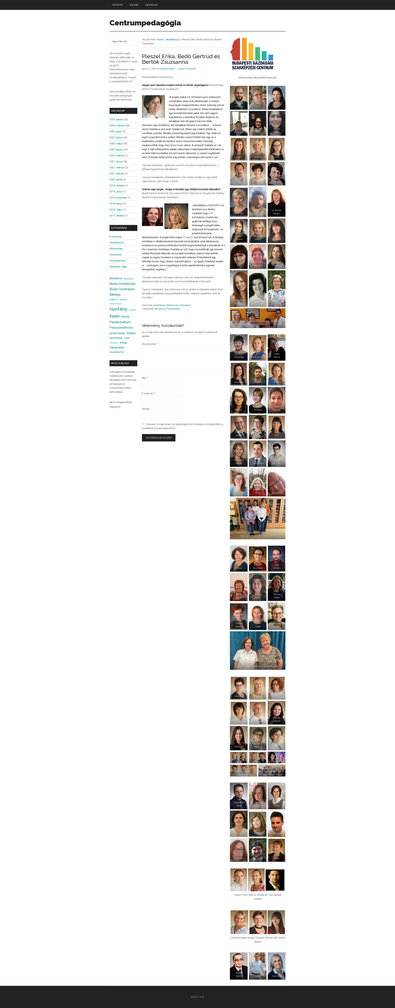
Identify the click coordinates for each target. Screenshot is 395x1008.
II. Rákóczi (132, 310)
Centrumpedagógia (145, 22)
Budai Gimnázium (122, 284)
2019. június (116, 191)
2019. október (117, 185)
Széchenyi (116, 338)
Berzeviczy (160, 309)
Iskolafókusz (160, 305)
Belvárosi (116, 278)
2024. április (116, 119)
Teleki (127, 338)
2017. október (117, 215)
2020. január (116, 179)
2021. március (117, 167)
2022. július (116, 131)
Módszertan (173, 305)
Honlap (146, 408)
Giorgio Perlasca (116, 304)
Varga (123, 342)
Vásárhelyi (117, 347)
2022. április (116, 149)
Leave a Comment (187, 68)
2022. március (117, 155)
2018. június (116, 203)
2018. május (116, 209)
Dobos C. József (118, 299)
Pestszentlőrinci (121, 327)
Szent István (117, 333)
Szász (131, 333)
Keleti (115, 316)
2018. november (118, 197)
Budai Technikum (122, 289)
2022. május (116, 143)
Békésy (115, 294)
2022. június (116, 137)
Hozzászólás (150, 344)
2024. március (117, 125)
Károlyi (125, 316)
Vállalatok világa (118, 266)
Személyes (185, 305)
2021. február (117, 173)
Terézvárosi (114, 343)
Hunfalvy (118, 309)
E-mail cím (148, 393)
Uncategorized (117, 260)
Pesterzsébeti (173, 309)
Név (145, 378)
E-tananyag (115, 236)
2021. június (116, 161)
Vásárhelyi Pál (117, 352)
